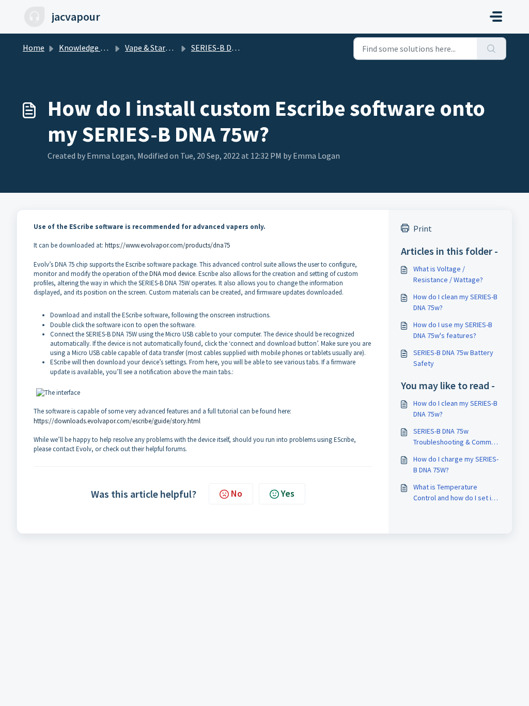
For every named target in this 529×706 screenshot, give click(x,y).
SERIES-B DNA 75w (224, 47)
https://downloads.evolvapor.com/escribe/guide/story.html (117, 421)
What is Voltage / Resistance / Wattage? (448, 274)
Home (33, 47)
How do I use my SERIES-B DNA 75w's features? (452, 330)
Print (422, 228)
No (236, 493)
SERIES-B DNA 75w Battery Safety (453, 358)
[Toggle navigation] (496, 16)
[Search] (491, 48)
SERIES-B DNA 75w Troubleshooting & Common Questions (456, 437)
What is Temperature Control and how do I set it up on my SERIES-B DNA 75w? (453, 492)
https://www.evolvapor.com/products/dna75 (167, 245)
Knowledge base (88, 47)
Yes (287, 493)
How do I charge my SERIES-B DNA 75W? (456, 464)
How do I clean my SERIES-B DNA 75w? (455, 302)
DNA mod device (172, 273)
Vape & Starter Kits (158, 47)
